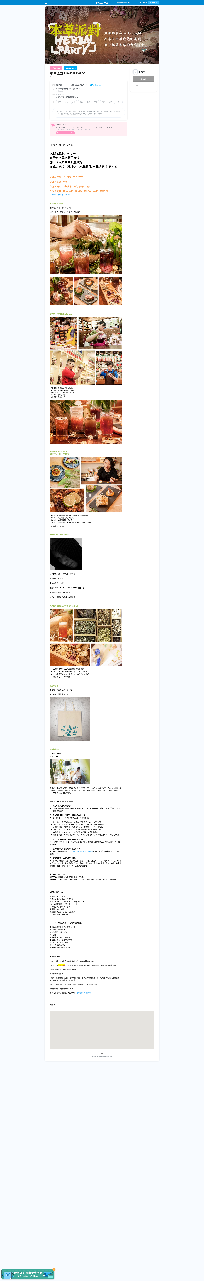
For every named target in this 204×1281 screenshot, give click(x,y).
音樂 (103, 102)
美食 (119, 102)
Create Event (153, 3)
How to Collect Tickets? (65, 133)
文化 (81, 102)
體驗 (88, 102)
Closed (143, 79)
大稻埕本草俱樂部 (84, 993)
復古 (66, 102)
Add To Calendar (95, 85)
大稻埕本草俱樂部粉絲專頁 (66, 97)
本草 (59, 102)
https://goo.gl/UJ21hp (61, 195)
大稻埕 (111, 102)
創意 (73, 102)
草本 (95, 102)
